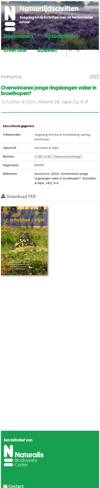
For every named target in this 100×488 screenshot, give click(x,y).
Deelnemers (18, 35)
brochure (55, 135)
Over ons (14, 49)
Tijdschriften (60, 35)
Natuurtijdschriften (49, 8)
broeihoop (41, 139)
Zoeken (47, 49)
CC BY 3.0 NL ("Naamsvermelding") (58, 156)
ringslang (40, 135)
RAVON (39, 165)
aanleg (85, 135)
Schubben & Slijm (18, 102)
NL (70, 50)
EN (78, 50)
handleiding (71, 135)
